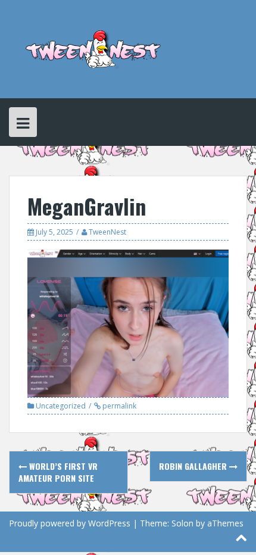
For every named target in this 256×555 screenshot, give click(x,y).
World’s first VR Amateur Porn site (58, 472)
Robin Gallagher (194, 466)
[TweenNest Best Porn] (94, 48)
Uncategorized (61, 406)
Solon (182, 523)
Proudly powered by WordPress (69, 523)
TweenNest (107, 232)
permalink (118, 406)
